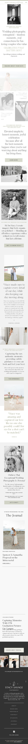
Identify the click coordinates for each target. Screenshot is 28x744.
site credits (18, 741)
